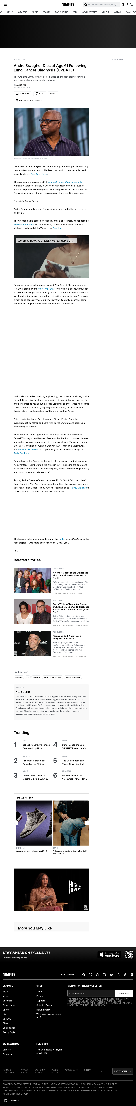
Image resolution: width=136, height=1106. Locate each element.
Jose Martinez (59, 594)
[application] (51, 256)
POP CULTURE (61, 12)
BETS (75, 12)
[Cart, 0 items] (131, 4)
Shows (6, 1023)
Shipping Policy (44, 1005)
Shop (39, 991)
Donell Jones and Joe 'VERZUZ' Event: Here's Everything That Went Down (74, 747)
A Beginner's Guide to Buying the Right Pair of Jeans (70, 852)
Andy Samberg (21, 453)
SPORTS (46, 12)
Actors (18, 677)
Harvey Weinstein (78, 487)
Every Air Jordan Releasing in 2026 (31, 851)
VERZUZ (105, 12)
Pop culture (9, 1005)
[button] (122, 1071)
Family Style (9, 1032)
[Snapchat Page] (118, 974)
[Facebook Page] (83, 974)
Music (25, 741)
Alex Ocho (23, 692)
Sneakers (66, 771)
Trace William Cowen (63, 625)
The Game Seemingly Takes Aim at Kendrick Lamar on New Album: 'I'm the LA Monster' (75, 762)
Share (53, 94)
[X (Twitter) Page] (90, 974)
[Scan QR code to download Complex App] (129, 955)
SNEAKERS (22, 12)
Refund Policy (43, 1009)
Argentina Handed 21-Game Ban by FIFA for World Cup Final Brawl (34, 762)
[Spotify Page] (132, 974)
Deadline (57, 228)
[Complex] (68, 4)
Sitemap (88, 1070)
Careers (7, 1049)
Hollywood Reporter (24, 224)
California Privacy (40, 1071)
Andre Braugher (72, 677)
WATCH (117, 12)
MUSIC (35, 12)
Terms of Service (92, 1005)
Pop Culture (19, 60)
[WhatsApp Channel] (97, 974)
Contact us (8, 1054)
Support (40, 1000)
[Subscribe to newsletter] (124, 993)
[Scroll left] (16, 823)
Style (55, 848)
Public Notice (55, 1071)
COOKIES (102, 1071)
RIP (27, 677)
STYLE (10, 12)
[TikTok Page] (125, 974)
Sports (26, 756)
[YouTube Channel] (111, 974)
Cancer (36, 677)
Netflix (62, 539)
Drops (39, 996)
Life (4, 1014)
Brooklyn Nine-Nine (28, 449)
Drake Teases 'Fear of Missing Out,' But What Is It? (35, 777)
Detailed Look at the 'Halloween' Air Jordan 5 (74, 777)
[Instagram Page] (104, 974)
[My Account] (127, 4)
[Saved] (122, 5)
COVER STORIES (89, 12)
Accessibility (71, 1070)
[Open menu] (5, 4)
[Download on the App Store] (109, 955)
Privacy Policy (74, 1005)
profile (78, 182)
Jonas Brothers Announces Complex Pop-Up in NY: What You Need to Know (36, 747)
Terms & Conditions (8, 1071)
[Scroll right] (87, 823)
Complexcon (9, 1027)
